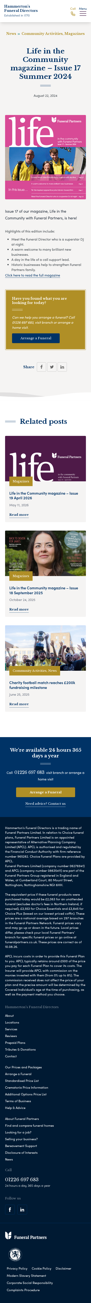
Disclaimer (63, 1268)
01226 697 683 (22, 322)
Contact (11, 1056)
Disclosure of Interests (21, 1152)
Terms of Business (18, 1101)
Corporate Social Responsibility (30, 1282)
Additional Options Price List (26, 1094)
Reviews (11, 1035)
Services (11, 1029)
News (9, 1159)
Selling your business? (21, 1139)
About (9, 1015)
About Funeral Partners (22, 1118)
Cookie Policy (41, 1268)
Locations (12, 1022)
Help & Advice (15, 1107)
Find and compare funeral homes (29, 1125)
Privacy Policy (17, 1268)
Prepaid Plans (15, 1042)
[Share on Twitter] (52, 367)
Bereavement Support (21, 1145)
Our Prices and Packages (23, 1067)
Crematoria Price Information (26, 1087)
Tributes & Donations (20, 1049)
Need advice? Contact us (45, 804)
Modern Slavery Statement (26, 1275)
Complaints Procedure (23, 1290)
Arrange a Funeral (36, 338)
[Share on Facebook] (41, 367)
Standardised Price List (22, 1080)
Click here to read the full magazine (32, 275)
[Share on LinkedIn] (62, 367)
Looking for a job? (18, 1132)
